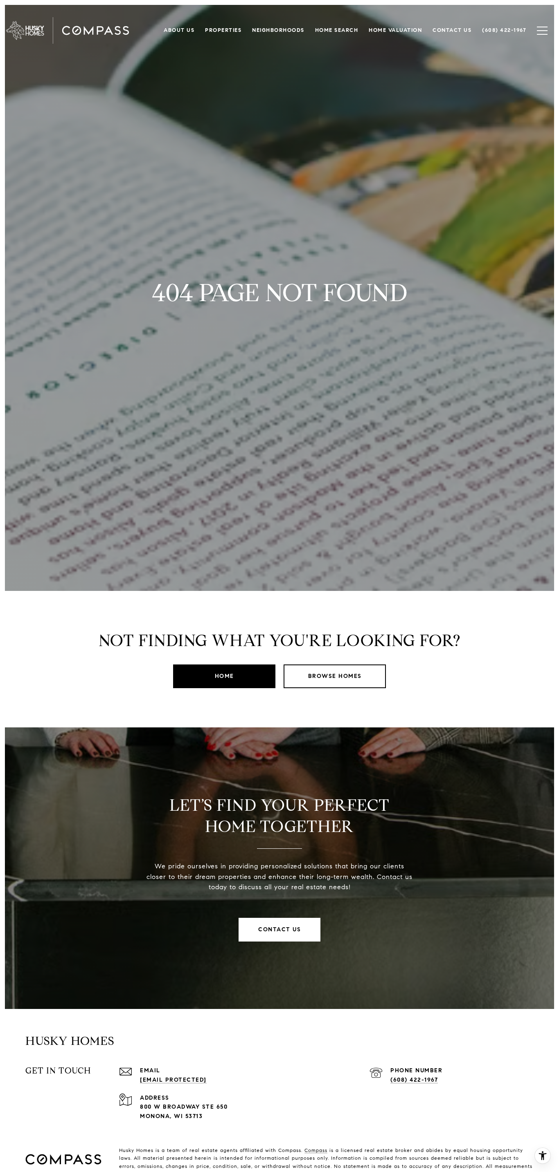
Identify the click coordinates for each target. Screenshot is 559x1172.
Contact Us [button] (279, 929)
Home (224, 676)
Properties (223, 30)
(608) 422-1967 (414, 1079)
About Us (179, 30)
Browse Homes (335, 676)
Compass (315, 1150)
